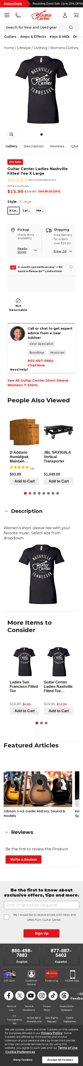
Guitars (10, 37)
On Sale (15, 162)
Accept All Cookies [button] (60, 1059)
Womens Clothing (65, 48)
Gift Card (9, 980)
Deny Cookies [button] (23, 1059)
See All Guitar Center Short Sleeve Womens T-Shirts (37, 382)
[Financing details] (71, 267)
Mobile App (72, 980)
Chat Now (36, 365)
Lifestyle (24, 48)
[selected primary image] (41, 90)
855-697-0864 (40, 361)
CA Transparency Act (14, 1019)
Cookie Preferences (20, 1052)
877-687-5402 (61, 953)
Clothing (40, 48)
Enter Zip (60, 251)
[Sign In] (65, 15)
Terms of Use (67, 1047)
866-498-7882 (22, 953)
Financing (51, 980)
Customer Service (31, 982)
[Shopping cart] (76, 15)
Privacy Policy (51, 1033)
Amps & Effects (33, 37)
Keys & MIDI (59, 37)
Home (9, 48)
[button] (41, 511)
